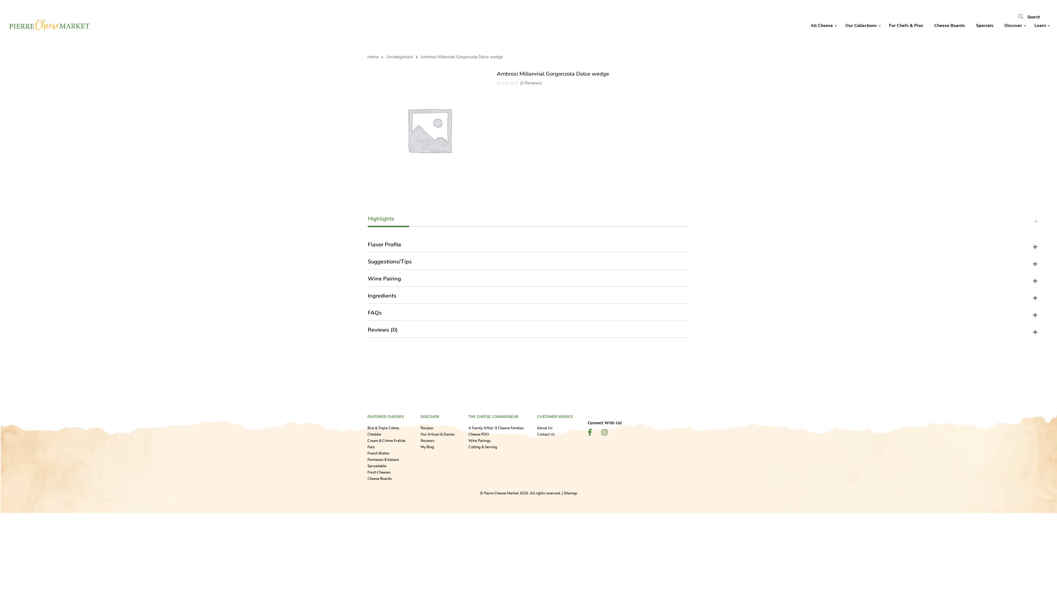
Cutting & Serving (482, 447)
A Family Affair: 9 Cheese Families (496, 428)
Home (372, 57)
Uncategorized (399, 57)
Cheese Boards (379, 478)
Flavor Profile (384, 244)
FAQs (375, 313)
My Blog (427, 447)
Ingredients (382, 295)
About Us (544, 428)
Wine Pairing (384, 278)
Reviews (427, 440)
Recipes (427, 428)
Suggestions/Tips (390, 261)
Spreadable (376, 466)
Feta (371, 447)
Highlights (381, 218)
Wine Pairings (479, 440)
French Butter (378, 453)
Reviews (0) (383, 330)
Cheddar (374, 434)
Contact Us (546, 434)
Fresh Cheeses (379, 472)
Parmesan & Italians (383, 459)
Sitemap (570, 493)
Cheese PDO (478, 434)
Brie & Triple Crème (383, 428)
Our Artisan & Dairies (438, 434)
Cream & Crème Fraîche (386, 440)
